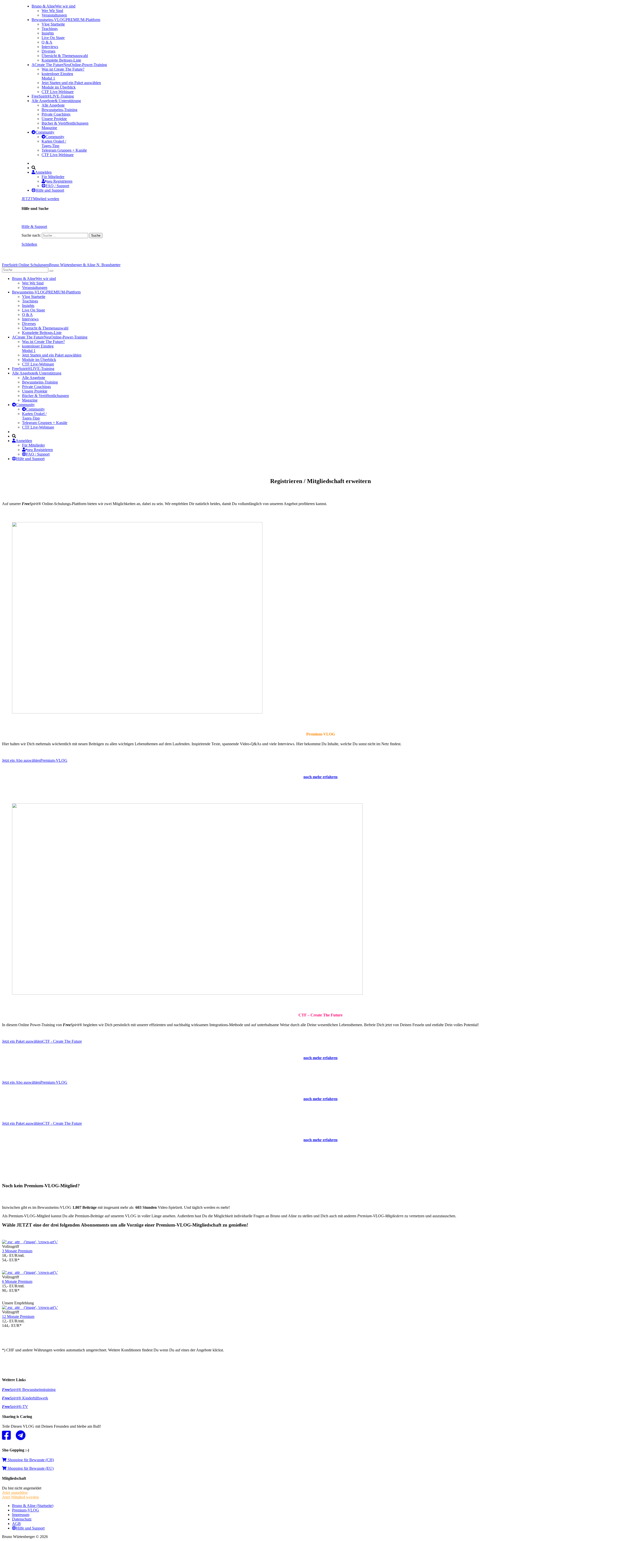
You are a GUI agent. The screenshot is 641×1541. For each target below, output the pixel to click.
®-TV (15, 1406)
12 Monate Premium (18, 1316)
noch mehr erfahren (320, 1058)
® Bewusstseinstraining (29, 1389)
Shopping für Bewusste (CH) (30, 1460)
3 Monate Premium (17, 1251)
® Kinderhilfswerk (25, 1398)
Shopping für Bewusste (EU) (30, 1468)
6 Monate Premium (17, 1281)
